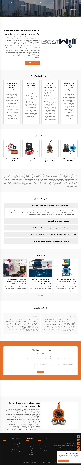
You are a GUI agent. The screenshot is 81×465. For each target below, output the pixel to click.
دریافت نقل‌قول (32, 62)
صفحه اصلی (23, 2)
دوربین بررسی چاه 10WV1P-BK (69, 160)
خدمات (41, 2)
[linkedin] (78, 443)
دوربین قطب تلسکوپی (44, 446)
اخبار (51, 2)
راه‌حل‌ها (46, 2)
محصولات (35, 2)
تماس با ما (55, 2)
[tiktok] (78, 447)
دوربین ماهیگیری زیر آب (43, 448)
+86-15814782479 (17, 449)
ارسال (40, 372)
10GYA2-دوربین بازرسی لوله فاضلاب (12, 160)
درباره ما (30, 2)
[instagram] (78, 440)
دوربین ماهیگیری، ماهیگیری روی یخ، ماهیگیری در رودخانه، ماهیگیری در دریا (50, 160)
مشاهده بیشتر (73, 291)
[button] (42, 295)
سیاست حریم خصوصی (28, 462)
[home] (72, 2)
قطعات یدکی (46, 450)
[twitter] (78, 450)
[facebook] (78, 436)
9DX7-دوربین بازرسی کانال (31, 160)
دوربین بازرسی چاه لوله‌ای (43, 444)
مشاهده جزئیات (69, 148)
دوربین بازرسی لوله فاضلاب (43, 442)
